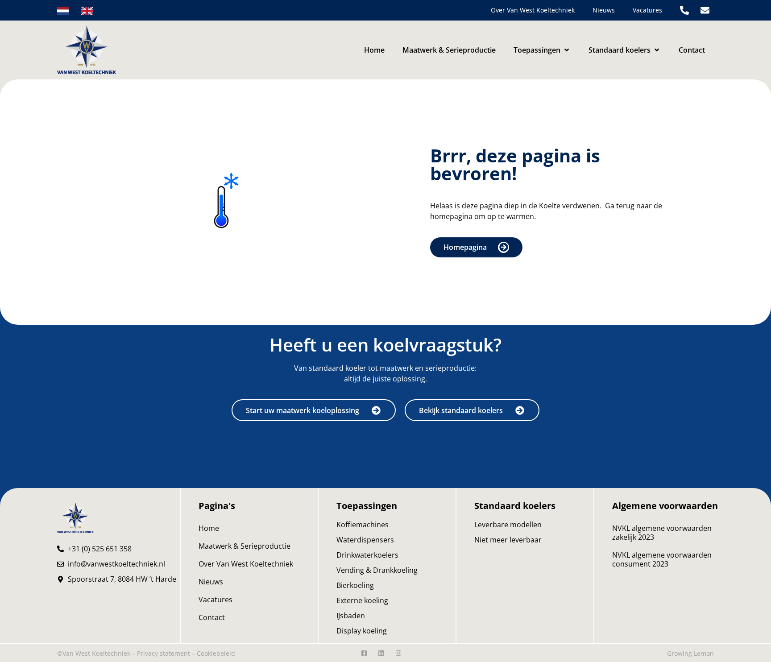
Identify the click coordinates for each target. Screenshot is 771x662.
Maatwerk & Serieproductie (244, 546)
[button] (542, 50)
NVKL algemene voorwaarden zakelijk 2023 (662, 532)
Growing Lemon (690, 653)
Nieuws (604, 10)
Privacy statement (163, 653)
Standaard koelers (514, 506)
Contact (212, 617)
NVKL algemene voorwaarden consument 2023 (662, 559)
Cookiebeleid (216, 653)
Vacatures (647, 10)
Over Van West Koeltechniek (533, 10)
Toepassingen (366, 506)
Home (209, 528)
